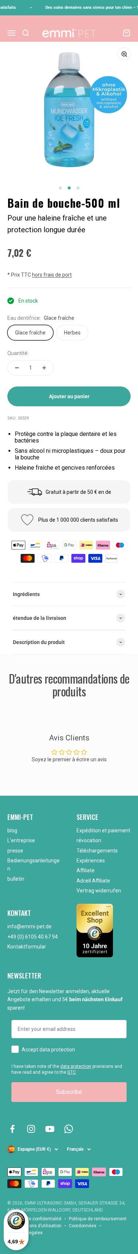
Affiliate (86, 870)
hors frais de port (52, 275)
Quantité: (18, 353)
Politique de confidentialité (34, 1218)
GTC (71, 1072)
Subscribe (69, 1091)
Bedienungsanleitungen (33, 865)
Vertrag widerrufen (99, 891)
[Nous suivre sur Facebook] (12, 1129)
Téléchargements (97, 851)
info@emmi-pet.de (29, 926)
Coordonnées (82, 1225)
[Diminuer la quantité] (17, 367)
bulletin (15, 879)
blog (12, 830)
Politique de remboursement (98, 1218)
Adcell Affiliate (93, 881)
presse (15, 851)
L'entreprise (21, 840)
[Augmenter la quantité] (44, 367)
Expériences (91, 860)
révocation (89, 840)
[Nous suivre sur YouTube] (50, 1129)
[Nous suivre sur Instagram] (31, 1129)
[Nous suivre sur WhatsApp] (69, 1129)
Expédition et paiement (103, 830)
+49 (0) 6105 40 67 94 (32, 937)
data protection (75, 1066)
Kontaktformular (26, 947)
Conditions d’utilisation (38, 1225)
